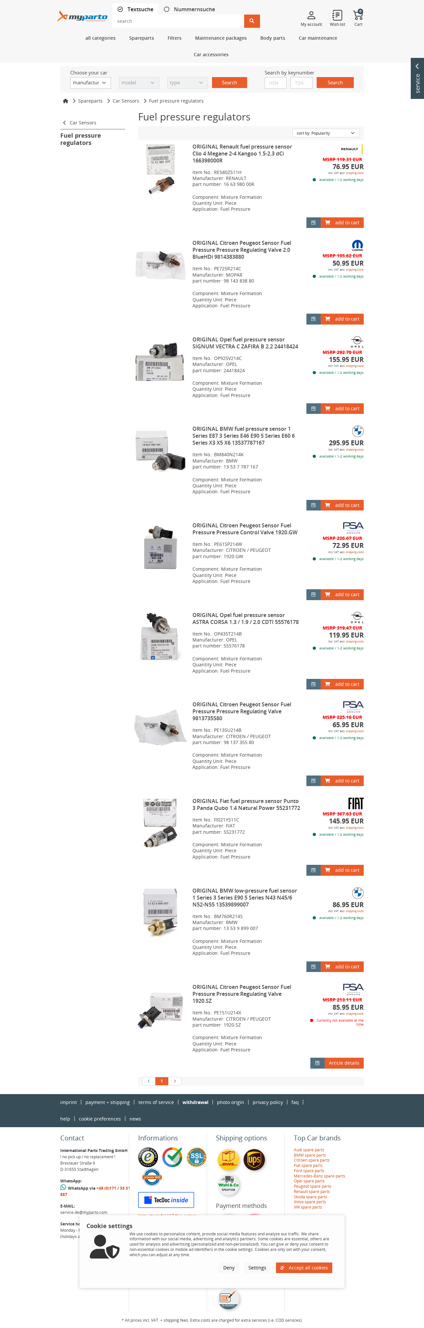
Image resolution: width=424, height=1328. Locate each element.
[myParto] (82, 14)
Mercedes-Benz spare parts (319, 1176)
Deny (229, 1267)
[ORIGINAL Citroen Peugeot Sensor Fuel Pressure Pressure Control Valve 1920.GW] (160, 548)
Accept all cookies (308, 1267)
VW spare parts (308, 1207)
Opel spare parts (309, 1181)
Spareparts (90, 101)
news (135, 1119)
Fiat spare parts (308, 1165)
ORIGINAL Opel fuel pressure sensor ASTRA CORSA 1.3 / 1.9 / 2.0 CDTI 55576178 (245, 618)
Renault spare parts (312, 1191)
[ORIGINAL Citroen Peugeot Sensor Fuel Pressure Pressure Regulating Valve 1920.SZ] (160, 1010)
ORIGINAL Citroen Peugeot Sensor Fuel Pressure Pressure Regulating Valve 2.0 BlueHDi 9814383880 (241, 249)
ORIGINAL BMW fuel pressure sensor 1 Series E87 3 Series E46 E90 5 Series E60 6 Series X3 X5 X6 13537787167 (243, 435)
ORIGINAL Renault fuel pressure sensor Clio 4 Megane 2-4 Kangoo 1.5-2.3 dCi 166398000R (242, 153)
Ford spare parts (309, 1170)
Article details (344, 1063)
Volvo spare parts (310, 1202)
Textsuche (139, 9)
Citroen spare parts (312, 1160)
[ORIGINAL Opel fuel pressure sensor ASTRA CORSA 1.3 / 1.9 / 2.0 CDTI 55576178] (160, 638)
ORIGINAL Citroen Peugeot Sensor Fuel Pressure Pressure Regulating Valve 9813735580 (241, 711)
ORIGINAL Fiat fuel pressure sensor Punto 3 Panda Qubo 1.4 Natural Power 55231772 (246, 804)
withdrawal (195, 1102)
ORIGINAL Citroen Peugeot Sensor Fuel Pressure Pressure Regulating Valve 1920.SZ (241, 993)
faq (295, 1102)
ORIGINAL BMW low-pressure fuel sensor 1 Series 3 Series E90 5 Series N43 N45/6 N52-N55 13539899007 (244, 897)
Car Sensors (126, 101)
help (65, 1119)
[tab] (135, 9)
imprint (68, 1102)
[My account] (311, 15)
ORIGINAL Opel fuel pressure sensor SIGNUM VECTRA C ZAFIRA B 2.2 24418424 (245, 343)
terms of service (156, 1102)
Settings (257, 1267)
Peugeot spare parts (312, 1186)
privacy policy (268, 1102)
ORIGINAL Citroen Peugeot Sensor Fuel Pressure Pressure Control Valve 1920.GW (244, 529)
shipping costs (355, 173)
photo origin (230, 1102)
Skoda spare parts (310, 1197)
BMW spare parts (310, 1155)
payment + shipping (107, 1102)
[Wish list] (337, 15)
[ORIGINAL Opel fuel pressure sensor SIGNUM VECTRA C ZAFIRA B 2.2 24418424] (160, 362)
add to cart (347, 222)
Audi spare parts (309, 1150)
